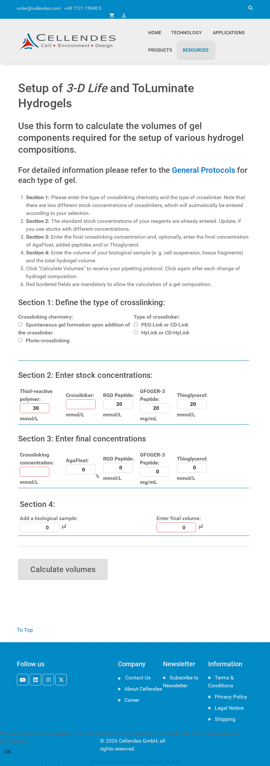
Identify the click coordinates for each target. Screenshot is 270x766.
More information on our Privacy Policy (135, 762)
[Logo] (66, 41)
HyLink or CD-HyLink (165, 333)
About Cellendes (143, 689)
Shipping (225, 719)
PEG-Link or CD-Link (164, 325)
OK (7, 752)
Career (131, 700)
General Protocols (203, 170)
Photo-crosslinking (47, 340)
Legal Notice (229, 708)
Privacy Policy (231, 697)
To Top (25, 630)
